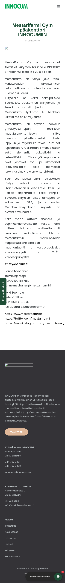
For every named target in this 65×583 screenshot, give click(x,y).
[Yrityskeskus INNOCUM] (27, 6)
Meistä (9, 519)
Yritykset (10, 550)
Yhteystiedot (12, 556)
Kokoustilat (11, 532)
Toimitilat (10, 525)
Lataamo (10, 538)
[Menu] (58, 6)
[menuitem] (58, 6)
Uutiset (9, 544)
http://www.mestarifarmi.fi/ (23, 314)
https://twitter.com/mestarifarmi (27, 318)
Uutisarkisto (34, 40)
